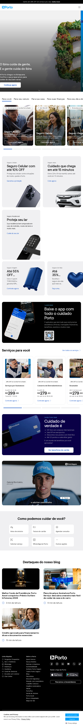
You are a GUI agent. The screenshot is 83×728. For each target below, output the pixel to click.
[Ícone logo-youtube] (68, 664)
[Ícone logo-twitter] (74, 664)
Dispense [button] (72, 719)
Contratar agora (48, 142)
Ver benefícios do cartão (58, 450)
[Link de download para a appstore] (56, 675)
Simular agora (12, 85)
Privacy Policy (25, 719)
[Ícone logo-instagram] (57, 664)
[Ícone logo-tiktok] (80, 664)
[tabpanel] (41, 127)
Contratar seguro (15, 142)
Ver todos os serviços (70, 350)
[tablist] (41, 99)
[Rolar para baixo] (41, 90)
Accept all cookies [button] (72, 715)
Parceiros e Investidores (65, 682)
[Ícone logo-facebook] (51, 664)
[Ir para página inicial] (7, 7)
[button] (71, 723)
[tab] (6, 99)
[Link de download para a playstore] (72, 675)
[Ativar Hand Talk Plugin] (81, 21)
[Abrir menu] (79, 7)
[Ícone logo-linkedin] (63, 664)
